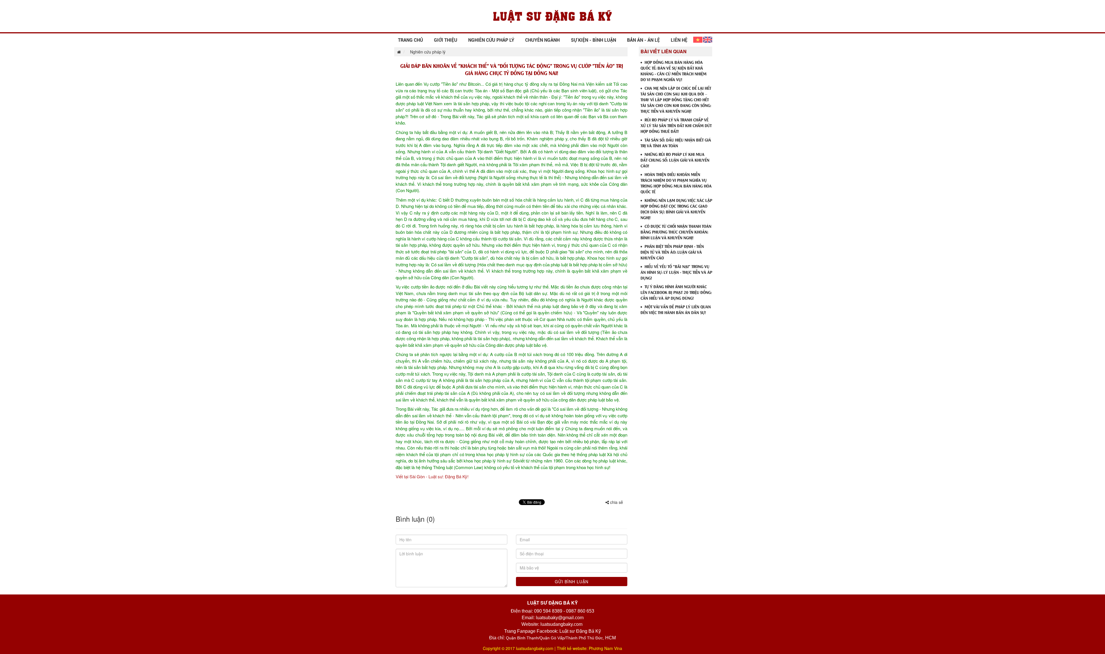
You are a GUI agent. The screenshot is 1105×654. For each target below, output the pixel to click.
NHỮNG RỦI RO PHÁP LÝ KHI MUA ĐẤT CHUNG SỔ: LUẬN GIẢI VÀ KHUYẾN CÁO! (675, 159)
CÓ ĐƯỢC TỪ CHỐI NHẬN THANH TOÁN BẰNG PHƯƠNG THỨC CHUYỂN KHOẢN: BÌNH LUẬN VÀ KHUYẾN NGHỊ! (676, 231)
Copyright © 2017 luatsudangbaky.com (518, 648)
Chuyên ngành (542, 40)
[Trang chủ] (397, 52)
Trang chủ (410, 40)
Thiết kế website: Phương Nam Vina (589, 648)
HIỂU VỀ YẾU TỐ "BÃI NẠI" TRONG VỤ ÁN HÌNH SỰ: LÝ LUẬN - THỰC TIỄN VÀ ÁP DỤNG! (676, 271)
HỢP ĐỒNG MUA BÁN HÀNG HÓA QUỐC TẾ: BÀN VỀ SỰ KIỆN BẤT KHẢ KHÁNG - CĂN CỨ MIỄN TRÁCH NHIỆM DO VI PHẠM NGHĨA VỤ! (673, 70)
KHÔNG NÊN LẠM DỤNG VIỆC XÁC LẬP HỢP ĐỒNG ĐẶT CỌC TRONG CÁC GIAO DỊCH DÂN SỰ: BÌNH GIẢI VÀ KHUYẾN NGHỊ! (676, 208)
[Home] (552, 15)
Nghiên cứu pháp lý (491, 40)
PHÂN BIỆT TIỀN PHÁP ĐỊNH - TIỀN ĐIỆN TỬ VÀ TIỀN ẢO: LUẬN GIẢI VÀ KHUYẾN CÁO (672, 251)
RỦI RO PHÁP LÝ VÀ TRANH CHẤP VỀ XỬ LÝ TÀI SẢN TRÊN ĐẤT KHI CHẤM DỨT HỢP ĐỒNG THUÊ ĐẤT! (676, 125)
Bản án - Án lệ (643, 40)
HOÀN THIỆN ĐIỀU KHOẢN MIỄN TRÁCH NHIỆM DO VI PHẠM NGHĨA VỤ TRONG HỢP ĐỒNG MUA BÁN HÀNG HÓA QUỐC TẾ (676, 182)
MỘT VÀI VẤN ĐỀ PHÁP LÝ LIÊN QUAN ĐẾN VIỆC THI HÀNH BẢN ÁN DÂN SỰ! (676, 309)
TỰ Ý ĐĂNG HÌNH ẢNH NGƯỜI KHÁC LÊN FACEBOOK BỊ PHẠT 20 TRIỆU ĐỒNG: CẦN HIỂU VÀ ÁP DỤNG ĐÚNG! (676, 292)
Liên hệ (679, 40)
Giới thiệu (445, 40)
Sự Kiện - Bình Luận (593, 40)
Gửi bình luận (571, 581)
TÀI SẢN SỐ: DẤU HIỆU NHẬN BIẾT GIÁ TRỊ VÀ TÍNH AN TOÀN (676, 142)
